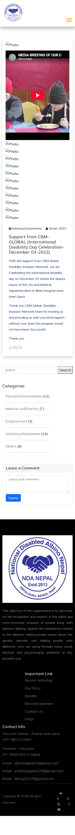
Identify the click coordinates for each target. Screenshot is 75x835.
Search (65, 370)
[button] (69, 19)
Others (11, 446)
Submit (13, 498)
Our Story (33, 688)
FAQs (29, 719)
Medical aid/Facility (22, 408)
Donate (31, 696)
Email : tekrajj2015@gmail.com (28, 778)
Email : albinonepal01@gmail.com (30, 763)
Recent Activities (39, 680)
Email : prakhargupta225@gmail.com (32, 771)
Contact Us (34, 711)
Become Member (39, 703)
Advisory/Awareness (23, 433)
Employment (16, 421)
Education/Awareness (24, 396)
